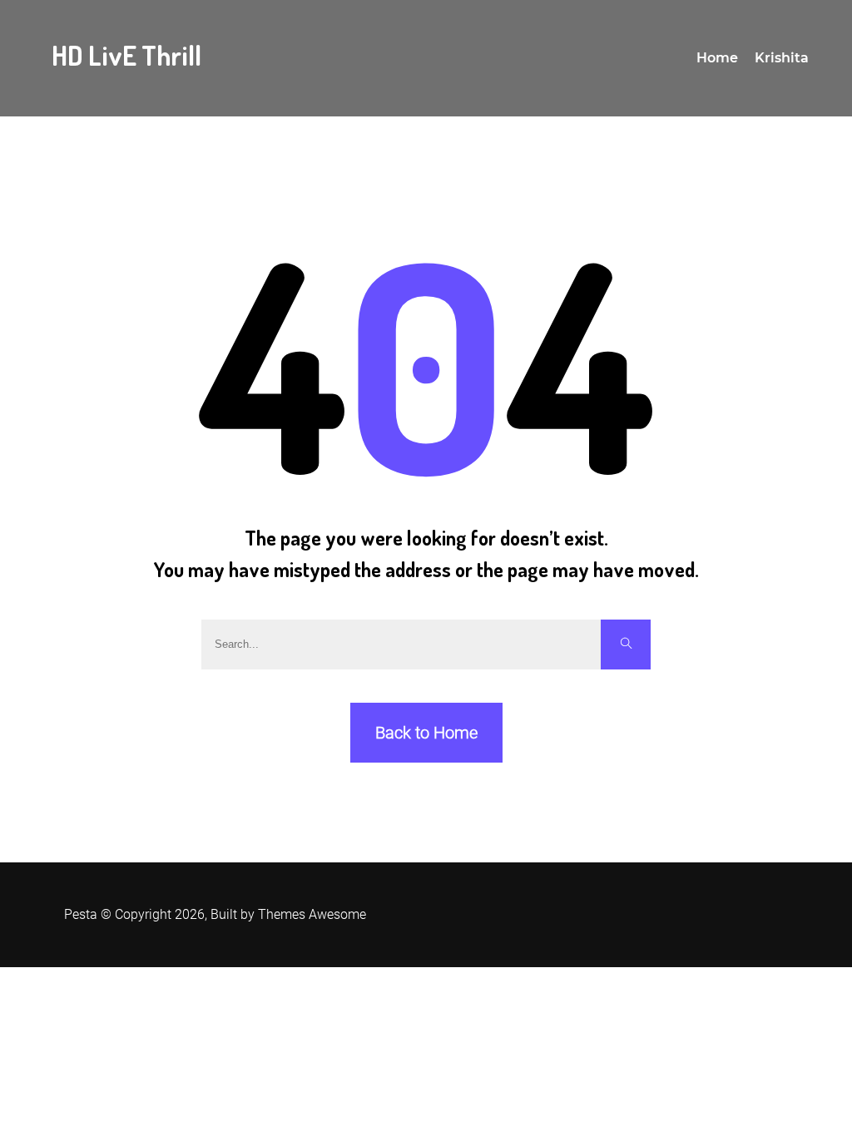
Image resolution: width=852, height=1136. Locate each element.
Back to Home (426, 733)
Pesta (80, 914)
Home (717, 58)
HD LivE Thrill (126, 55)
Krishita (782, 58)
